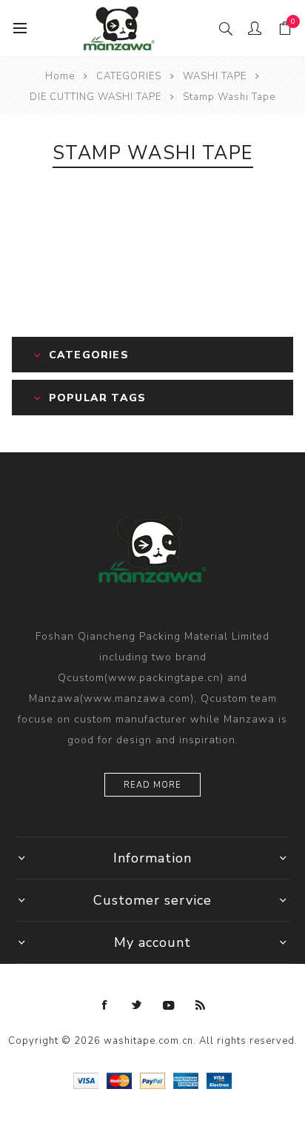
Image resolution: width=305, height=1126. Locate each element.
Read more (152, 785)
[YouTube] (169, 1005)
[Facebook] (105, 1005)
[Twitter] (137, 1005)
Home (60, 76)
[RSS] (200, 1005)
